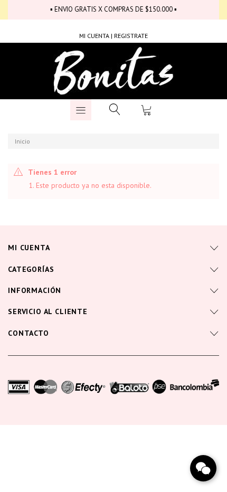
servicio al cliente (48, 311)
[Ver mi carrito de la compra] (146, 109)
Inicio (22, 141)
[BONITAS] (113, 71)
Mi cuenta (29, 247)
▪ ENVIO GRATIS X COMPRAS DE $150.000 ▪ (113, 9)
